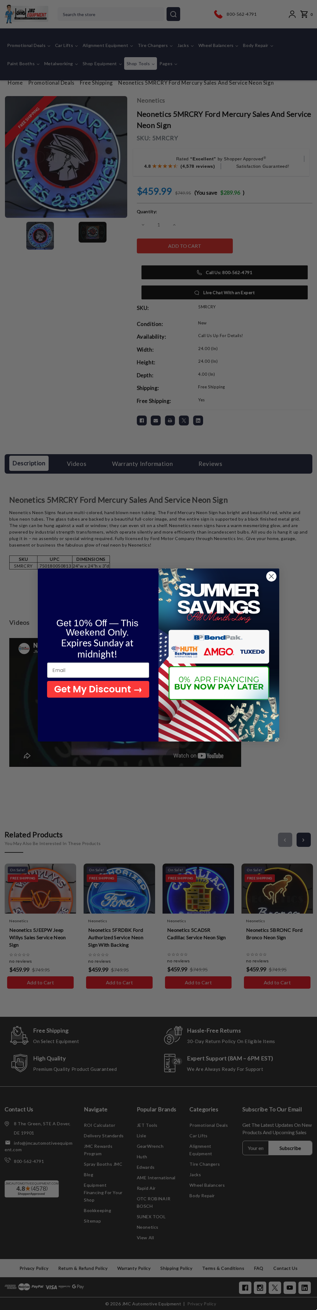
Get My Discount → (98, 689)
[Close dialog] (271, 576)
